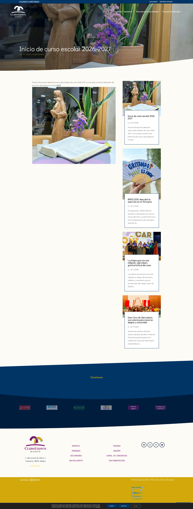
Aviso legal (170, 479)
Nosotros (128, 11)
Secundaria (76, 455)
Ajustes (136, 506)
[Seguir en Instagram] (143, 444)
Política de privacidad (139, 479)
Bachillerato (76, 460)
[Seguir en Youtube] (162, 444)
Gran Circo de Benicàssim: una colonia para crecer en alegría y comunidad (140, 320)
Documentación (117, 460)
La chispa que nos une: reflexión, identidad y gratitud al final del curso (139, 263)
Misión (116, 451)
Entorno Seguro (166, 2)
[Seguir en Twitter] (149, 444)
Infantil (76, 446)
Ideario (117, 446)
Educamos (154, 2)
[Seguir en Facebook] (156, 444)
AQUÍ (58, 85)
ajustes (98, 507)
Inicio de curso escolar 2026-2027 (141, 117)
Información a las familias (147, 11)
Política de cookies (157, 479)
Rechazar (124, 506)
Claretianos (38, 54)
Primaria (76, 451)
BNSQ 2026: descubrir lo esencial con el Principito (140, 200)
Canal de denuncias (117, 455)
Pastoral (118, 11)
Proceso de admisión (171, 11)
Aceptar (112, 506)
